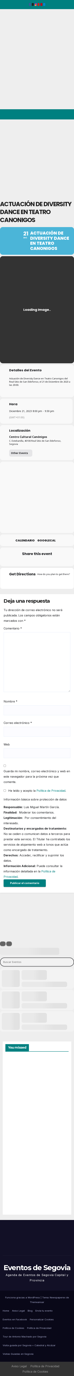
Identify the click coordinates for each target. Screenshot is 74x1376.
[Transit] (37, 582)
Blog (30, 1310)
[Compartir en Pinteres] (36, 561)
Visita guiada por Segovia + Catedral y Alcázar (29, 1345)
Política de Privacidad (50, 790)
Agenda (14, 1196)
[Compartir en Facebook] (15, 561)
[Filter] (3, 943)
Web (7, 744)
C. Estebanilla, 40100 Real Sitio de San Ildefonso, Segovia (35, 442)
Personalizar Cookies (42, 1319)
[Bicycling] (51, 582)
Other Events (19, 453)
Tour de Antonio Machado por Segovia (24, 1336)
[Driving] (30, 582)
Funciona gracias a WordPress (23, 1297)
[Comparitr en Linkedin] (29, 561)
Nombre (10, 701)
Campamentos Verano (18, 1074)
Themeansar (37, 1302)
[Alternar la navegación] (68, 114)
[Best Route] (23, 582)
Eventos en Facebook (15, 1319)
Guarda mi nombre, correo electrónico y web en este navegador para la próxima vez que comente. (37, 776)
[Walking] (44, 582)
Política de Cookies (13, 1328)
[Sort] (9, 943)
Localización (19, 430)
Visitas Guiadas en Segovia (18, 1353)
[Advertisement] (37, 158)
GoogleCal (46, 540)
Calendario (25, 540)
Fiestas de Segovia (14, 1113)
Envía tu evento (44, 1310)
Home (6, 1310)
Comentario (13, 628)
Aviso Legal (18, 1310)
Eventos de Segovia (8, 33)
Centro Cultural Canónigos (28, 437)
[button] (56, 114)
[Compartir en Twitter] (22, 561)
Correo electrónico (18, 723)
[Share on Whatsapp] (44, 561)
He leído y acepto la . (36, 790)
